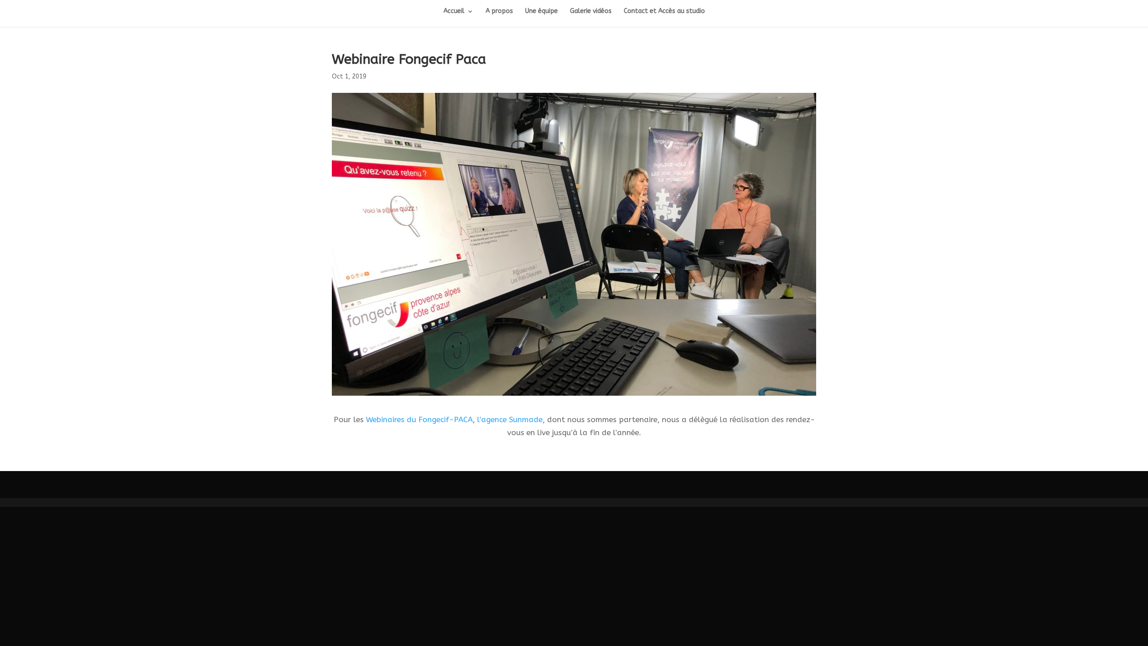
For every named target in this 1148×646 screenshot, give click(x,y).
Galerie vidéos (591, 11)
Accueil (454, 11)
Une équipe (541, 11)
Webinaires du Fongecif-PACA (419, 419)
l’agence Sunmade (510, 419)
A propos (499, 11)
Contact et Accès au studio (664, 11)
